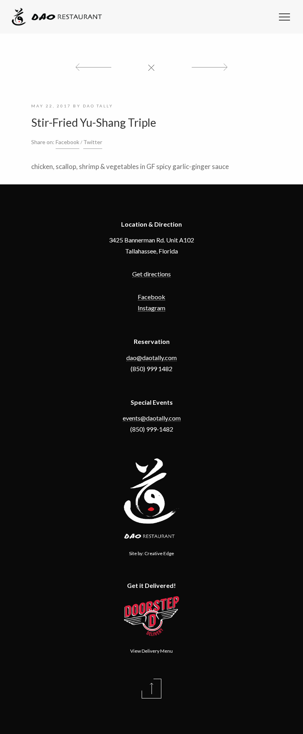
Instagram (151, 308)
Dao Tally (98, 105)
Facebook (67, 142)
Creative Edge (159, 553)
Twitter (92, 142)
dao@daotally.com (151, 357)
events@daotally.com (152, 418)
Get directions (151, 274)
